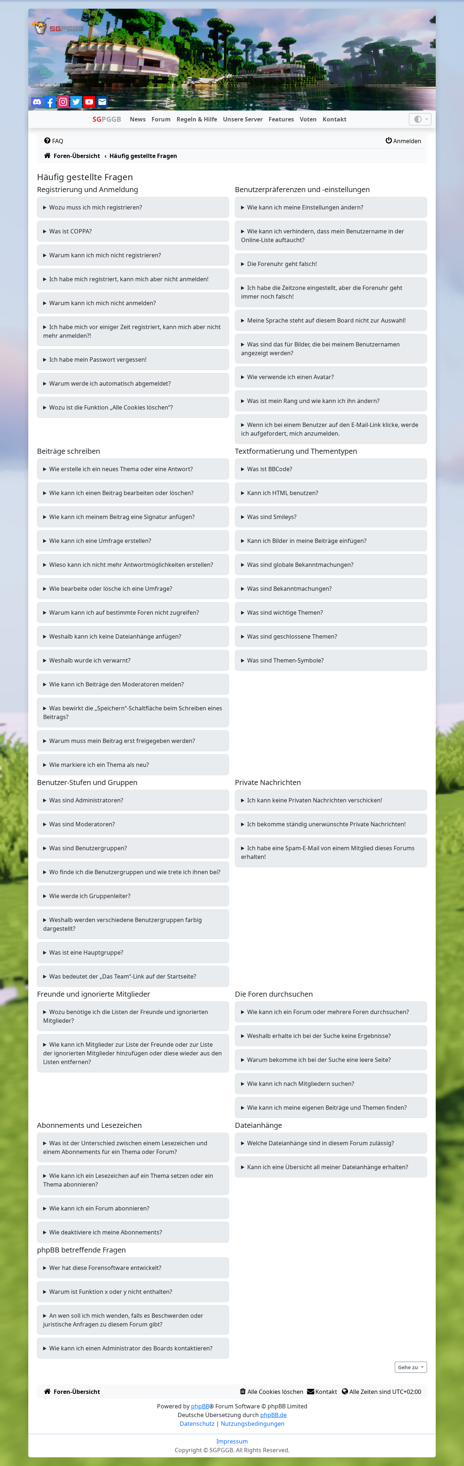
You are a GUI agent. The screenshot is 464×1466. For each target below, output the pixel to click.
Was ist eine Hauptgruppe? (86, 952)
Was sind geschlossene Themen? (292, 636)
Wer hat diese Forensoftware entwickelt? (105, 1268)
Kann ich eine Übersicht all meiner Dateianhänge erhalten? (327, 1167)
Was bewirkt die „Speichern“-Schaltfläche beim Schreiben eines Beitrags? (132, 712)
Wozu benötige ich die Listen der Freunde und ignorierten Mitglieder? (125, 1016)
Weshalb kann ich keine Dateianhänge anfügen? (115, 636)
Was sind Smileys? (272, 517)
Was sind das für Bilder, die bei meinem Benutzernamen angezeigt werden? (320, 348)
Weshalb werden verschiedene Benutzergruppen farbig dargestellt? (122, 924)
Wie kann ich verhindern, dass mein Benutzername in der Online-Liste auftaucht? (322, 235)
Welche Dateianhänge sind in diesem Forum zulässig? (320, 1143)
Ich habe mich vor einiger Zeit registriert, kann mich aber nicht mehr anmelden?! (132, 331)
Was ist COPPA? (70, 231)
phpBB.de (273, 1415)
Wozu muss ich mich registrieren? (95, 207)
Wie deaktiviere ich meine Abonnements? (105, 1232)
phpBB (200, 1406)
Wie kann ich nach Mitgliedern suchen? (300, 1084)
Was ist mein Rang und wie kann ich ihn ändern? (313, 401)
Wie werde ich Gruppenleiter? (89, 896)
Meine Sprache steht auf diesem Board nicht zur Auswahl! (326, 320)
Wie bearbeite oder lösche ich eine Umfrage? (110, 589)
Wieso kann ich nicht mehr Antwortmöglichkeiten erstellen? (131, 565)
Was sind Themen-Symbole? (285, 660)
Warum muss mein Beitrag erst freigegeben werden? (122, 741)
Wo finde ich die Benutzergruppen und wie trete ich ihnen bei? (134, 872)
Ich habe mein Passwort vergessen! (97, 360)
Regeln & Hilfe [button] (197, 119)
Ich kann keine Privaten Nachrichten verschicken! (314, 800)
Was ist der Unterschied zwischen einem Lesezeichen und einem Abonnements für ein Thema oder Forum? (125, 1147)
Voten (308, 119)
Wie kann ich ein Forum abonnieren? (99, 1208)
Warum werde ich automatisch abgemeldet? (110, 383)
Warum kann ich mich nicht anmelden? (102, 303)
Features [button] (281, 119)
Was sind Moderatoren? (82, 824)
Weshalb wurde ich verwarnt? (89, 660)
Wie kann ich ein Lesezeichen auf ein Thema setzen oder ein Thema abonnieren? (128, 1180)
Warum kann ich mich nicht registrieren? (105, 255)
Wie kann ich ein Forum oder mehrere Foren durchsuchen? (328, 1012)
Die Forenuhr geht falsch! (282, 264)
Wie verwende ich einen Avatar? (290, 377)
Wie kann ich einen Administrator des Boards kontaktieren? (130, 1348)
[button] (411, 1367)
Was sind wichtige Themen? (285, 612)
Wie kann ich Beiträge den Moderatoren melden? (116, 684)
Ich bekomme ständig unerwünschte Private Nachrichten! (326, 824)
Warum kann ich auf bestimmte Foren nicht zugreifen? (124, 612)
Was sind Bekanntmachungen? (289, 589)
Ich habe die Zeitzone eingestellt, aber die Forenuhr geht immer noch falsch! (321, 292)
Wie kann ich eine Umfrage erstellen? (100, 541)
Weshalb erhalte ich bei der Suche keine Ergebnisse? (319, 1036)
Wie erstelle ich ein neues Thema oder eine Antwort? (121, 469)
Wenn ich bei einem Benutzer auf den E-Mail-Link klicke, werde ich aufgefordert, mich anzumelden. (329, 429)
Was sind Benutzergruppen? (88, 848)
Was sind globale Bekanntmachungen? (300, 565)
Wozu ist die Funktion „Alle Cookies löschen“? (111, 407)
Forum (161, 119)
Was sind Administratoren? (86, 800)
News (138, 119)
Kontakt (335, 119)
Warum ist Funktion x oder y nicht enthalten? (110, 1292)
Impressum (232, 1441)
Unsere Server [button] (243, 119)
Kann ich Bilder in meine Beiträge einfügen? (306, 541)
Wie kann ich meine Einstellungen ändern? (305, 207)
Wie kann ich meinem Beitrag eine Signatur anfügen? (122, 517)
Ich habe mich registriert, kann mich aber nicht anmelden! (128, 279)
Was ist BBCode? (269, 469)
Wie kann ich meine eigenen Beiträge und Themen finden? (327, 1108)
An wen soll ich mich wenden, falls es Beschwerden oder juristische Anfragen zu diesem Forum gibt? (123, 1320)
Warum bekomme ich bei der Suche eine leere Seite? (319, 1060)
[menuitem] (53, 141)
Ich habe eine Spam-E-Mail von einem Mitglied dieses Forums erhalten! (328, 852)
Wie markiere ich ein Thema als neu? (99, 765)
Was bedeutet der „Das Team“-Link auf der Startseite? (122, 976)
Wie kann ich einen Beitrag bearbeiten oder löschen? (121, 493)
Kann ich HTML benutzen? (282, 493)
